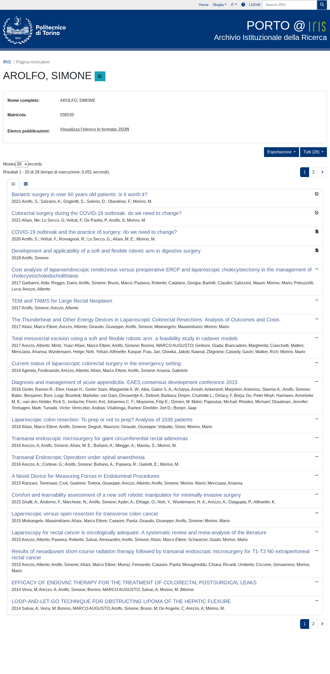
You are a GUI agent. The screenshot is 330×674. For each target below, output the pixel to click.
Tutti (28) (311, 152)
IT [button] (232, 5)
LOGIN (254, 5)
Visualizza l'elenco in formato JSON (94, 129)
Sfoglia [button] (218, 5)
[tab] (13, 184)
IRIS (7, 62)
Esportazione (280, 152)
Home (204, 5)
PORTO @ (270, 30)
